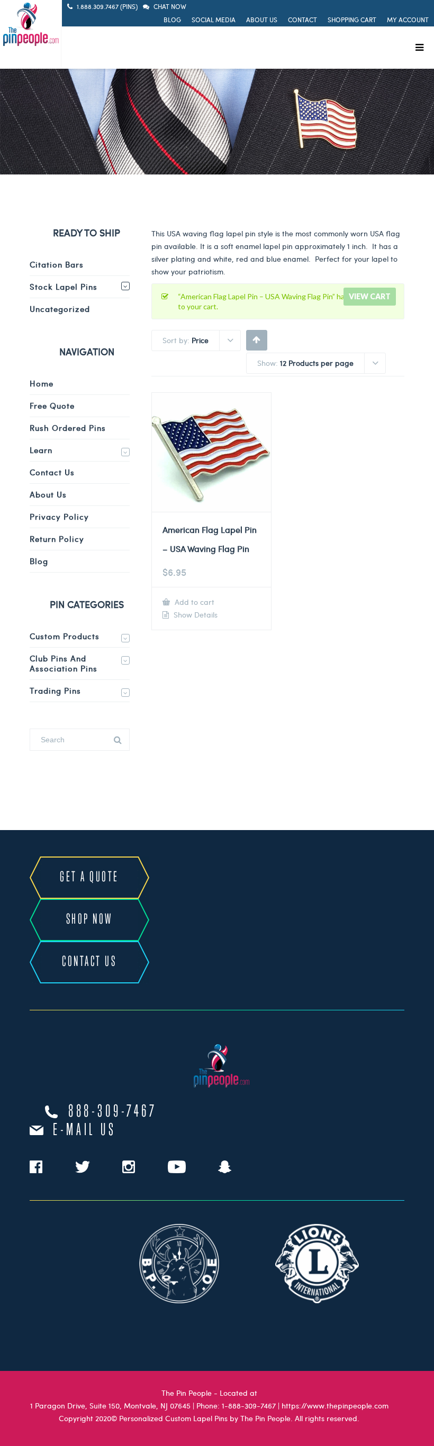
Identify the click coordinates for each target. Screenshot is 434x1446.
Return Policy (57, 538)
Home (41, 383)
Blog (172, 19)
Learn (41, 450)
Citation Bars (57, 264)
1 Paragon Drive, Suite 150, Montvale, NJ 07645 (110, 1406)
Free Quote (52, 405)
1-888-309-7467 (249, 1406)
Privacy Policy (59, 516)
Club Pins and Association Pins (63, 663)
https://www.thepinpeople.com (335, 1406)
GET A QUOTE (89, 877)
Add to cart (193, 602)
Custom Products (65, 636)
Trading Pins (55, 690)
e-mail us (84, 1130)
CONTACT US (89, 962)
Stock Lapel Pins (63, 286)
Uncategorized (60, 308)
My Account (408, 19)
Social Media (214, 19)
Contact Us (52, 472)
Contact (302, 19)
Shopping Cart (352, 19)
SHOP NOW (89, 919)
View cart (370, 296)
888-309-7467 (112, 1112)
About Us (261, 19)
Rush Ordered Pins (68, 427)
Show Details (194, 615)
